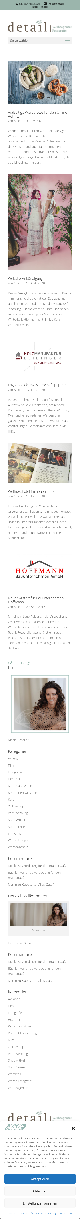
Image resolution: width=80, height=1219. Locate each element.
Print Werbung (18, 813)
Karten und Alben (20, 786)
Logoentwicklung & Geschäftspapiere (37, 384)
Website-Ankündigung (25, 278)
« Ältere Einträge (19, 663)
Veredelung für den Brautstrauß (44, 866)
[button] (73, 1128)
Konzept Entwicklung (22, 792)
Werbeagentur (18, 847)
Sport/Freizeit (17, 827)
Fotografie (15, 772)
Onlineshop (16, 806)
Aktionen (14, 758)
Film (11, 765)
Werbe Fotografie (20, 840)
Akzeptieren (40, 1179)
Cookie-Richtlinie (17, 1213)
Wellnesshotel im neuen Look (31, 491)
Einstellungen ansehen (40, 1203)
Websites (14, 833)
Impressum (66, 1213)
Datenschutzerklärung (43, 1213)
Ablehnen (40, 1191)
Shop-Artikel (16, 820)
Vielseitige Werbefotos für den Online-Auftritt (38, 114)
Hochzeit (14, 779)
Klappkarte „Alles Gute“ (38, 884)
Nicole (18, 121)
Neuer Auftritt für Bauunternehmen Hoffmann (36, 600)
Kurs (11, 799)
